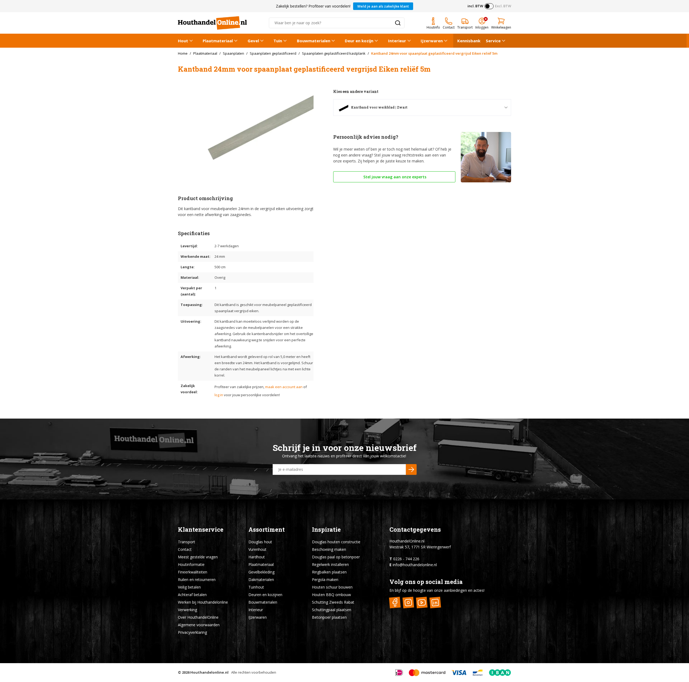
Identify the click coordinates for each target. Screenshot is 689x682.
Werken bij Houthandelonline (203, 602)
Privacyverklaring (192, 632)
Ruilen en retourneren (197, 579)
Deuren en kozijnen (265, 594)
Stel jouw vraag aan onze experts (394, 176)
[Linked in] (435, 602)
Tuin (277, 40)
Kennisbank (468, 40)
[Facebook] (395, 602)
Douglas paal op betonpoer (336, 556)
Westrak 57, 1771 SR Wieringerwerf (420, 546)
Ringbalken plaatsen (329, 572)
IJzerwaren (432, 40)
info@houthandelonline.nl (415, 564)
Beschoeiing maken (329, 549)
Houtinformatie (191, 564)
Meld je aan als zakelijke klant (383, 6)
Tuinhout (256, 587)
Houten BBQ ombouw (331, 594)
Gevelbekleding (261, 572)
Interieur (397, 40)
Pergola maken (325, 579)
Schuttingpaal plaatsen (331, 609)
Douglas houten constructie (336, 541)
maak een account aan (284, 386)
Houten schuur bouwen (332, 587)
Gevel (253, 40)
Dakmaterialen (261, 579)
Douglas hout (260, 541)
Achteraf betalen (192, 594)
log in (219, 394)
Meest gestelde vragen (198, 556)
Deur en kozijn (359, 40)
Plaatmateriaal (218, 40)
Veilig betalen (189, 587)
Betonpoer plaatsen (329, 617)
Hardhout (256, 556)
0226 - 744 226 (406, 558)
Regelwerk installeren (330, 564)
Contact (185, 549)
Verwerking (187, 609)
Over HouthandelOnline (198, 617)
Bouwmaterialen (313, 40)
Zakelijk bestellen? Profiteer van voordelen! (313, 6)
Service (493, 40)
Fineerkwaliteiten (192, 572)
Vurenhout (257, 549)
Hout (183, 40)
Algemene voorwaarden (199, 624)
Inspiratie (326, 529)
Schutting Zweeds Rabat (333, 602)
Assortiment (266, 529)
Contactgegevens (415, 529)
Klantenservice (200, 529)
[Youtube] (422, 602)
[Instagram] (408, 602)
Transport (186, 541)
